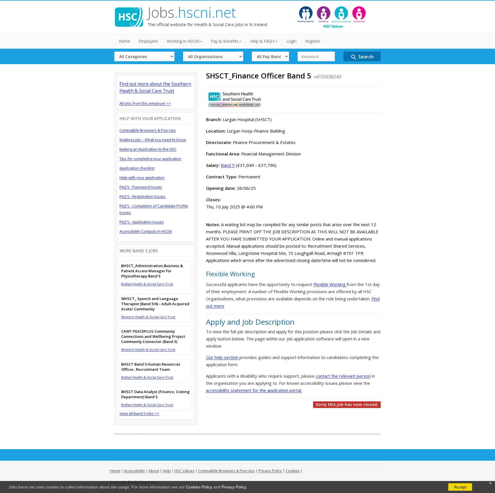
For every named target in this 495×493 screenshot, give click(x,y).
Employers (148, 41)
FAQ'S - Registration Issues (142, 196)
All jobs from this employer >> (145, 103)
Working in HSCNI (183, 41)
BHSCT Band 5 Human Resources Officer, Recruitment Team (150, 367)
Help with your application (141, 177)
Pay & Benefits (225, 41)
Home (124, 41)
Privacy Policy (233, 487)
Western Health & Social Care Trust (148, 317)
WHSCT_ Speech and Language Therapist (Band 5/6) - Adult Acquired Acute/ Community (155, 303)
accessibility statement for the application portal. (254, 390)
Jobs (192, 12)
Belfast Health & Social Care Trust (147, 284)
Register (312, 41)
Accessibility (134, 470)
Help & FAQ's (262, 41)
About (154, 470)
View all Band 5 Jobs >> (139, 413)
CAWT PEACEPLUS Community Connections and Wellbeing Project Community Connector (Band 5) (153, 336)
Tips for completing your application (150, 158)
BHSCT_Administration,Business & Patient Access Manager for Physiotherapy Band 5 (152, 271)
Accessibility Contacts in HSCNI (145, 231)
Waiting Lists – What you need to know (152, 139)
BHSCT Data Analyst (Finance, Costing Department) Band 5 (155, 394)
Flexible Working (330, 284)
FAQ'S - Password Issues (140, 187)
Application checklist (136, 168)
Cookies (293, 470)
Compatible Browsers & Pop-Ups (147, 130)
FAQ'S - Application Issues (141, 221)
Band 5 (228, 165)
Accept (460, 487)
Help (167, 470)
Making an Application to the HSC (147, 149)
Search (362, 57)
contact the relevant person (343, 376)
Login (291, 41)
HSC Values (184, 470)
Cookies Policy (199, 487)
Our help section (222, 357)
